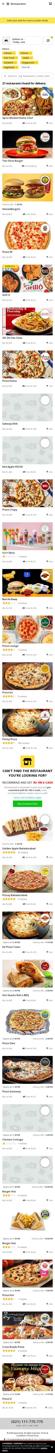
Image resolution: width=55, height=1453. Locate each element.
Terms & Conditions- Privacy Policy (32, 1434)
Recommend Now (28, 803)
